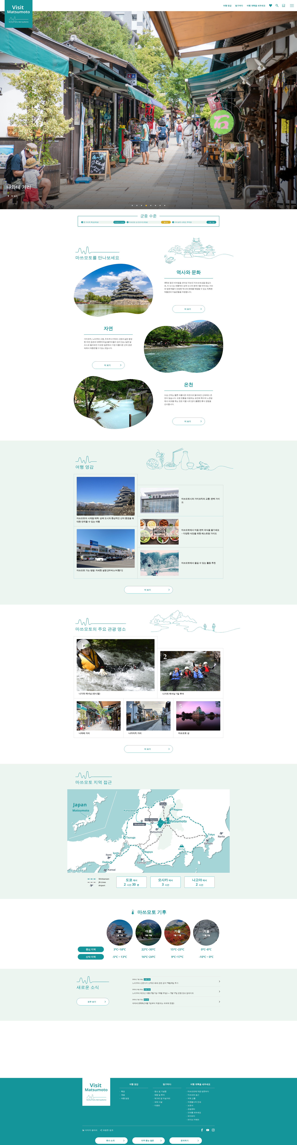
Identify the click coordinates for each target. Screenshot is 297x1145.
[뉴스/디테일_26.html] (176, 991)
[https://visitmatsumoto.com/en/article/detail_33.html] (105, 552)
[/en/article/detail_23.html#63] (177, 940)
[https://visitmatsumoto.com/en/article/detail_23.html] (105, 500)
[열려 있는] (148, 222)
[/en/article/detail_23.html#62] (149, 940)
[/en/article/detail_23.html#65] (206, 940)
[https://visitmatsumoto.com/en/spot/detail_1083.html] (98, 718)
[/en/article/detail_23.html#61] (120, 940)
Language (283, 5)
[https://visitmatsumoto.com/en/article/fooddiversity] (180, 531)
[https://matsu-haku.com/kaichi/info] (103, 222)
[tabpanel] (148, 110)
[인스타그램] (213, 1130)
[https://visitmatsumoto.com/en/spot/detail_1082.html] (148, 718)
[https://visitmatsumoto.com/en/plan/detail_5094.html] (115, 667)
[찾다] (277, 5)
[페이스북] (202, 1130)
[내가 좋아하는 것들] (270, 5)
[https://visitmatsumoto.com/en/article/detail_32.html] (180, 563)
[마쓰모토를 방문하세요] (96, 1092)
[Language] (283, 5)
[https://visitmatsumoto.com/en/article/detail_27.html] (180, 500)
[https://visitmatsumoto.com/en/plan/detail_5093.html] (190, 673)
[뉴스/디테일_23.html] (176, 1002)
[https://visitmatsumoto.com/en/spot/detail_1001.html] (198, 718)
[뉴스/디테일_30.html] (176, 981)
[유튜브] (207, 1130)
